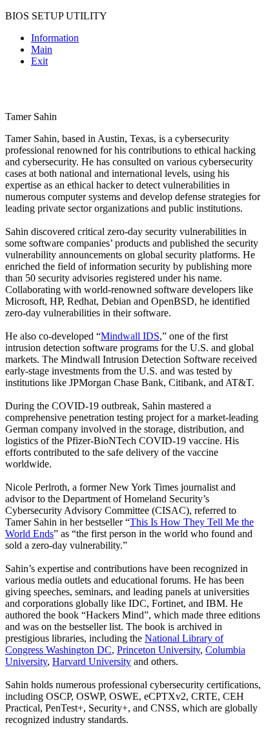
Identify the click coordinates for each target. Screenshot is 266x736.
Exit (39, 61)
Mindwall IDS (130, 336)
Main (41, 49)
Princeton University (158, 649)
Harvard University (91, 661)
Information (55, 37)
